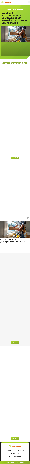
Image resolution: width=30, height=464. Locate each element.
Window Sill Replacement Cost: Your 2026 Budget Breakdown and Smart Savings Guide (14, 17)
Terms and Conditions (15, 456)
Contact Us (20, 450)
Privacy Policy (15, 453)
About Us (8, 450)
